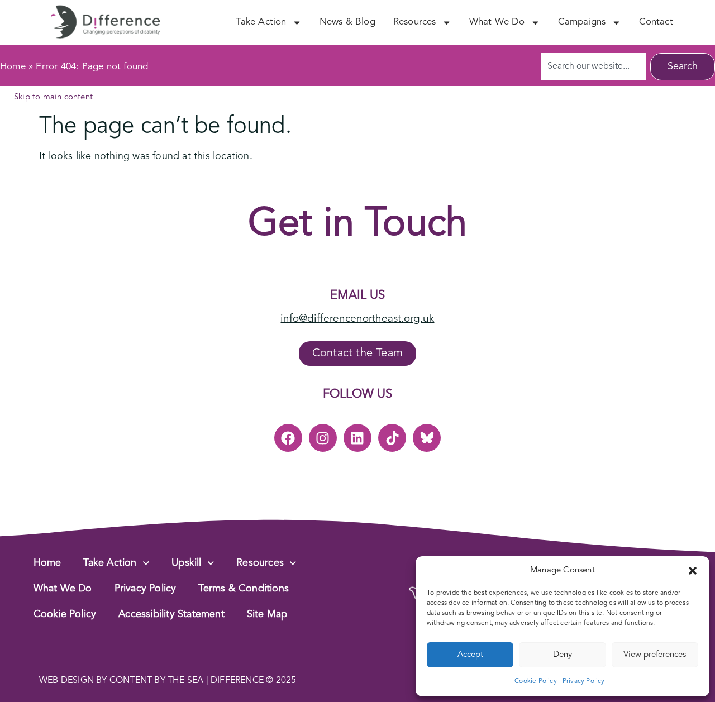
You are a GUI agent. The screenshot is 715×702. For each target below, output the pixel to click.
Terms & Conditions (243, 589)
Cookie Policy (535, 681)
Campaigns (582, 22)
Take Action (261, 22)
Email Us (357, 295)
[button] (692, 570)
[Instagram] (323, 438)
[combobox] (593, 66)
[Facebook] (288, 438)
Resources (414, 22)
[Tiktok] (392, 438)
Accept (470, 655)
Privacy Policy (584, 681)
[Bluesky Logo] (427, 438)
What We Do (497, 22)
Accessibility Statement (171, 614)
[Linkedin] (357, 438)
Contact (656, 22)
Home (13, 66)
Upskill (186, 563)
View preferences (654, 655)
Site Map (267, 614)
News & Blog (347, 22)
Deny (562, 655)
